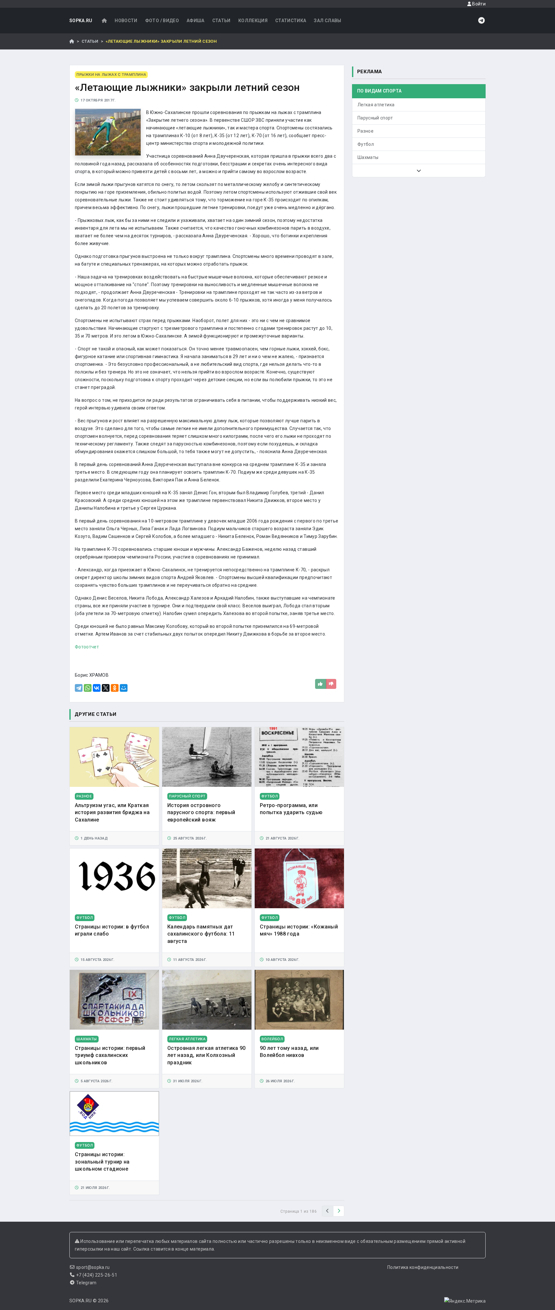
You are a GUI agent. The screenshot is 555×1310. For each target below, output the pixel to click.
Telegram (86, 1282)
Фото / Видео (162, 20)
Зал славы (327, 20)
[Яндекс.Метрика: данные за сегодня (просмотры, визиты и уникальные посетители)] (465, 1301)
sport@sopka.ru (93, 1267)
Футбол (365, 144)
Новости (126, 20)
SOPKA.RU (80, 20)
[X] (106, 688)
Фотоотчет (87, 646)
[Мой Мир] (124, 688)
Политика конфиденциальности (422, 1267)
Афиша (196, 20)
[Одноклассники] (115, 688)
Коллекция (253, 20)
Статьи (221, 20)
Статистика (290, 20)
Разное (365, 131)
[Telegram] (79, 688)
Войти (478, 3)
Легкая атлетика (375, 104)
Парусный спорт (375, 117)
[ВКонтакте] (97, 688)
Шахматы (367, 157)
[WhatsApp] (88, 688)
